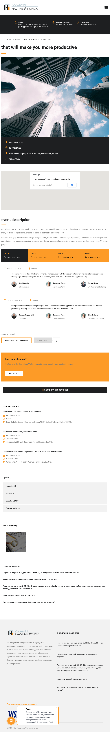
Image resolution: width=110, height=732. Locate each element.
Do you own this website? (42, 185)
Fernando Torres (59, 283)
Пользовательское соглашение (22, 704)
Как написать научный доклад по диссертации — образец (30, 579)
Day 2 (38, 255)
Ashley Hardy (93, 283)
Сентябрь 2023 (13, 508)
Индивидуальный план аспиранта (19, 595)
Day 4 (92, 255)
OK (72, 185)
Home (9, 39)
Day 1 (11, 255)
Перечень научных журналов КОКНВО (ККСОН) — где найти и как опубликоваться (41, 572)
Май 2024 (10, 493)
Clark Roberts (93, 315)
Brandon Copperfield (26, 315)
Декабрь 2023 (12, 501)
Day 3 (65, 255)
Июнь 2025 (11, 486)
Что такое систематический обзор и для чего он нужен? (29, 602)
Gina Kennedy (24, 283)
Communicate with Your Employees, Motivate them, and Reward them (32, 452)
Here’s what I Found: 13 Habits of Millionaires (22, 412)
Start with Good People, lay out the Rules (20, 432)
